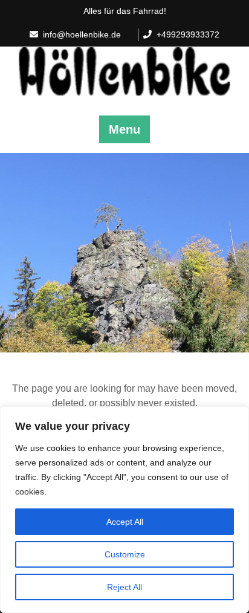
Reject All (124, 587)
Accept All (124, 522)
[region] (124, 509)
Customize (125, 554)
